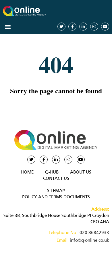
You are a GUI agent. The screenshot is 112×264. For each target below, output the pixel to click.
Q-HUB (52, 172)
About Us (80, 172)
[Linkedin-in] (83, 27)
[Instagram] (94, 27)
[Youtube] (105, 27)
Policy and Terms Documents (56, 197)
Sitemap (56, 191)
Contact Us (56, 178)
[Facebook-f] (72, 27)
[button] (7, 26)
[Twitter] (61, 27)
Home (27, 172)
